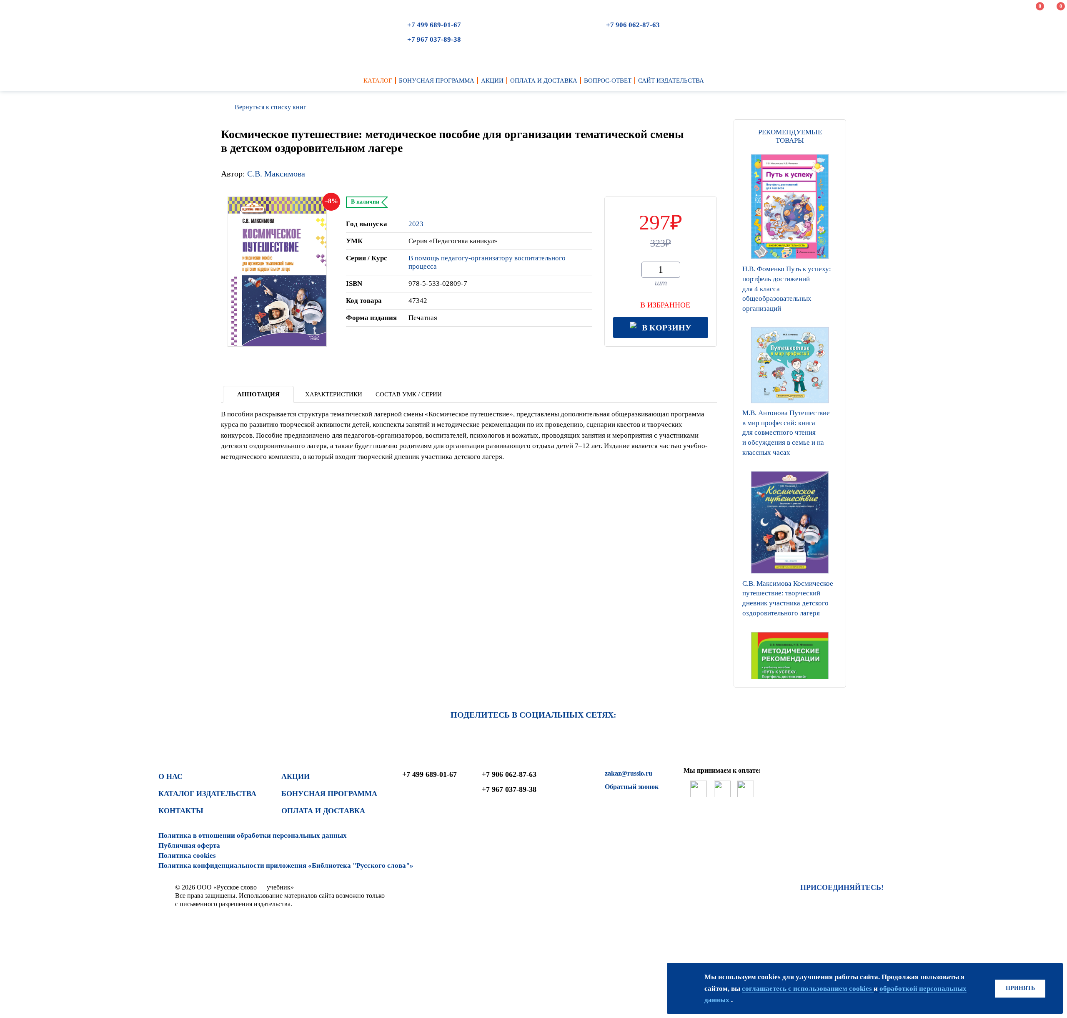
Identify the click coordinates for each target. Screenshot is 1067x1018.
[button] (789, 676)
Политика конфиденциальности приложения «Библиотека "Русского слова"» (285, 865)
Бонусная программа (329, 793)
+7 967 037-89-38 (434, 39)
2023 (415, 224)
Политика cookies (187, 855)
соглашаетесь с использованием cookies (808, 989)
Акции (295, 776)
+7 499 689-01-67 (434, 25)
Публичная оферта (189, 845)
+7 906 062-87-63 (633, 25)
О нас (170, 776)
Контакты (180, 810)
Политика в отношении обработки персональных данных (252, 835)
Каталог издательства (207, 793)
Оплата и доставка (323, 810)
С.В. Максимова (276, 173)
